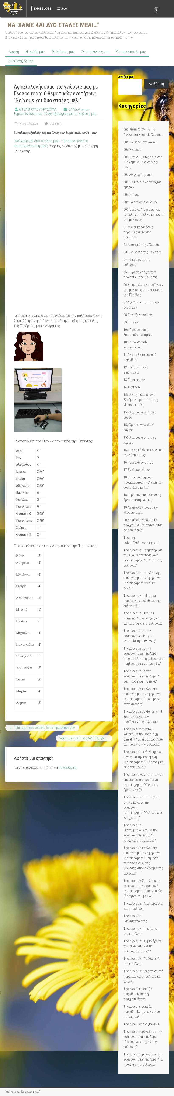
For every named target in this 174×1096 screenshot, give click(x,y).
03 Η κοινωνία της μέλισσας (142, 252)
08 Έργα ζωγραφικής (137, 315)
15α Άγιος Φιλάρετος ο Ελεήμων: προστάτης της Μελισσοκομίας (140, 400)
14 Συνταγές (132, 387)
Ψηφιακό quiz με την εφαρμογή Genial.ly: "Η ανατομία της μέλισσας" (139, 636)
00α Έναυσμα (132, 150)
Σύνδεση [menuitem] (63, 8)
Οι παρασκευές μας (131, 52)
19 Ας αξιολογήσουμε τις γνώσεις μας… (71, 114)
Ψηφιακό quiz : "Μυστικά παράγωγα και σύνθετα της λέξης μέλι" (141, 601)
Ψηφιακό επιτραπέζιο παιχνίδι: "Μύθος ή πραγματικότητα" (138, 994)
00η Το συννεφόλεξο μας (140, 202)
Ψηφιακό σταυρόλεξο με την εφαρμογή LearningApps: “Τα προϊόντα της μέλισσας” (143, 1059)
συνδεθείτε (67, 768)
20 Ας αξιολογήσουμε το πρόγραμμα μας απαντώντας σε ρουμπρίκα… (143, 525)
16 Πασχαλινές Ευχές (138, 462)
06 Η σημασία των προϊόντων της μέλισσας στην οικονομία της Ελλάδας (143, 290)
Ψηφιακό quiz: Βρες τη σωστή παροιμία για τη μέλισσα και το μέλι (143, 976)
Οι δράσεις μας (63, 52)
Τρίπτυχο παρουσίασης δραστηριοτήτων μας (42, 728)
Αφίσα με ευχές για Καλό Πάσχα (84, 738)
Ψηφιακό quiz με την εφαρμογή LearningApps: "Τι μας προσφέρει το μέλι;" (142, 676)
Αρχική (14, 52)
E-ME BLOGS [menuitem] (42, 8)
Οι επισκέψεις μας (95, 52)
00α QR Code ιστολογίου (140, 142)
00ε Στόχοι (131, 195)
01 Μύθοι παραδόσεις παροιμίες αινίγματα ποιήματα (138, 232)
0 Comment (55, 123)
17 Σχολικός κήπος (136, 470)
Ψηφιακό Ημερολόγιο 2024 (141, 1024)
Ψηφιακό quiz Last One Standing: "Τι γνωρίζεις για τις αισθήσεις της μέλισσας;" (143, 618)
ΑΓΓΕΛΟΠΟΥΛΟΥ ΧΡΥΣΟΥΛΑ (37, 109)
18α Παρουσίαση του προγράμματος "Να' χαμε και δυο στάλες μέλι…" (142, 482)
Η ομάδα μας (35, 52)
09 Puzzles (130, 322)
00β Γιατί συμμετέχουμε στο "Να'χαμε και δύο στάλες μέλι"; (142, 162)
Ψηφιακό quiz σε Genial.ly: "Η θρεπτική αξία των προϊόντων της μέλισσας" (142, 717)
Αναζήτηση (156, 84)
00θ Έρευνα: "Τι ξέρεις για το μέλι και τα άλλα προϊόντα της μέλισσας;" (143, 214)
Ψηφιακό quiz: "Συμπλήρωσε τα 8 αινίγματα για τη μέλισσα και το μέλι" (142, 946)
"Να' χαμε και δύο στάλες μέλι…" (52, 25)
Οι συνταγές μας (21, 61)
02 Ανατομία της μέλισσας (141, 245)
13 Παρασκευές (134, 380)
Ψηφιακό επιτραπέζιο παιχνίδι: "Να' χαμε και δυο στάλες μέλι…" (141, 1011)
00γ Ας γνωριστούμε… (138, 175)
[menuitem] (13, 8)
